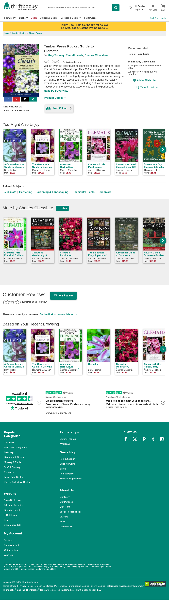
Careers (64, 516)
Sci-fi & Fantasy (12, 467)
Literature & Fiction (14, 457)
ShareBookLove (12, 500)
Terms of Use (10, 586)
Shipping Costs (67, 463)
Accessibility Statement (132, 586)
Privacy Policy (25, 586)
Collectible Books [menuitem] (69, 17)
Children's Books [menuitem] (48, 17)
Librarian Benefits (13, 510)
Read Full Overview (56, 90)
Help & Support (67, 458)
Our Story (65, 497)
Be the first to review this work (58, 314)
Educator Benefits (13, 505)
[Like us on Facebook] (126, 439)
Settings (8, 540)
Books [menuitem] (22, 17)
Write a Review (63, 295)
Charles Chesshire (96, 55)
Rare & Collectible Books (17, 482)
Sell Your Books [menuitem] (158, 18)
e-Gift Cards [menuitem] (90, 17)
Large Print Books (13, 477)
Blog (6, 520)
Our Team (65, 506)
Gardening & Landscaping (51, 192)
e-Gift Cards (10, 515)
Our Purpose (66, 501)
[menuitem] (140, 7)
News (62, 521)
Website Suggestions (71, 478)
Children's (9, 442)
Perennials (104, 192)
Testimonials (66, 526)
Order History (11, 550)
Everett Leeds (74, 55)
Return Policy (66, 473)
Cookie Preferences (108, 586)
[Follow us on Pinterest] (144, 439)
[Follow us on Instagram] (162, 439)
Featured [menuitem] (9, 17)
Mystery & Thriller (13, 462)
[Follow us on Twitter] (135, 439)
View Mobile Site (12, 525)
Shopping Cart (11, 545)
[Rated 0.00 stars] (52, 62)
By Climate (9, 192)
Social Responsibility (70, 511)
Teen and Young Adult (15, 447)
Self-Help (9, 452)
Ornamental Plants (83, 192)
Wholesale (65, 443)
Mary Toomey (56, 55)
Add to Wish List (146, 80)
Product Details (53, 97)
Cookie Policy (89, 586)
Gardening (25, 192)
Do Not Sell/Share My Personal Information (57, 586)
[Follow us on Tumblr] (153, 439)
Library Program (68, 439)
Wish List (8, 555)
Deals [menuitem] (34, 17)
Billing (63, 468)
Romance (9, 472)
